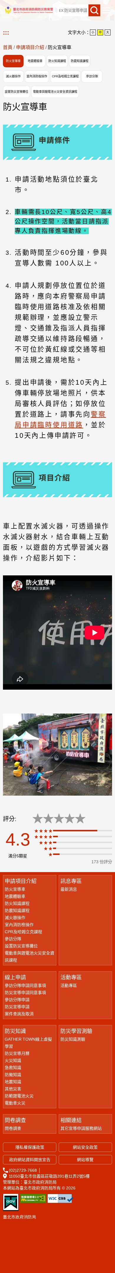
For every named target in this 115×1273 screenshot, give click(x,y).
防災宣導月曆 (17, 1053)
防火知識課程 (57, 61)
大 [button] (107, 32)
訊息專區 (71, 881)
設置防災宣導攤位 (16, 91)
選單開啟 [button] (106, 10)
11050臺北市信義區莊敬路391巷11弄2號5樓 (49, 1176)
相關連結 (71, 1120)
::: (42, 10)
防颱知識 (13, 1074)
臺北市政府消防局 (19, 1217)
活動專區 (71, 977)
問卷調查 (15, 1120)
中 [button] (100, 32)
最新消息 (68, 889)
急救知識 (13, 1067)
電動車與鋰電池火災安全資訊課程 (55, 91)
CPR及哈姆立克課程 (65, 76)
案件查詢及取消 (19, 1013)
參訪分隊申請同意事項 (25, 985)
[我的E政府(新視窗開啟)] (11, 1202)
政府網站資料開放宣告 (29, 1159)
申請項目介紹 (30, 47)
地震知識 (13, 1081)
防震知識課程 (79, 61)
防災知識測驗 (72, 1039)
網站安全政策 (85, 1147)
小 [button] (92, 32)
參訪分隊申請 (17, 999)
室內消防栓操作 (37, 76)
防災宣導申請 (17, 1006)
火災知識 (13, 1060)
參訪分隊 (92, 76)
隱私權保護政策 (29, 1147)
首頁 (7, 47)
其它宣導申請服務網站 (81, 1128)
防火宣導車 (13, 61)
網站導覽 (90, 10)
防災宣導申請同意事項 (25, 992)
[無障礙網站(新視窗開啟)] (33, 1198)
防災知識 (15, 1031)
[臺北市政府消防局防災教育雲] (29, 10)
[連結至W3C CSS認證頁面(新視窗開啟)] (60, 1198)
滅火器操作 (13, 76)
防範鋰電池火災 (19, 1096)
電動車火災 (15, 1103)
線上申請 (15, 977)
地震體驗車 (35, 61)
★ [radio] (37, 819)
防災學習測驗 (76, 1031)
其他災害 (13, 1088)
